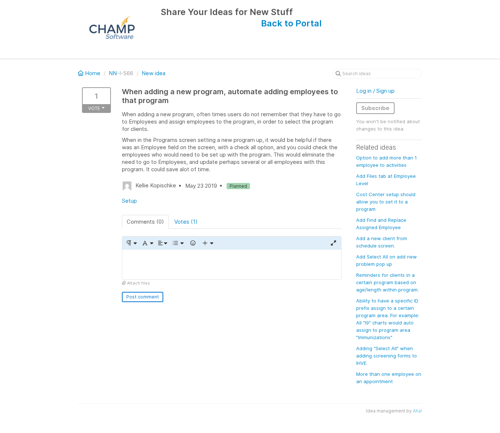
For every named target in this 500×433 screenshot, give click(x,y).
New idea (153, 73)
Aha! (417, 411)
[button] (131, 243)
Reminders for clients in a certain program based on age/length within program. (387, 282)
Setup (129, 200)
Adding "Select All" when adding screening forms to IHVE (386, 355)
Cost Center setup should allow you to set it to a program (385, 201)
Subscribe (375, 107)
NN (113, 73)
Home (92, 73)
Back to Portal (291, 23)
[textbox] (232, 264)
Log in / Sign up (375, 90)
